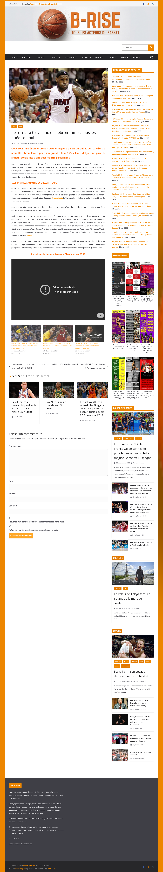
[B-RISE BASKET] (81, 8)
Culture (117, 588)
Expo (125, 588)
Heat (14, 126)
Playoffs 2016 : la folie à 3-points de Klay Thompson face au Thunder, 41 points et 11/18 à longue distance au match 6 (132, 168)
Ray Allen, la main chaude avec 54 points (56, 405)
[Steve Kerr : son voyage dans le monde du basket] (133, 646)
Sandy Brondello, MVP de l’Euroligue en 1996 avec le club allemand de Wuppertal (140, 721)
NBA (112, 57)
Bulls (126, 661)
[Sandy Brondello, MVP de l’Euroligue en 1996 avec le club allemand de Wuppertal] (120, 723)
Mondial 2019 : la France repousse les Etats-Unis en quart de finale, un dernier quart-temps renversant (141, 489)
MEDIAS (85, 57)
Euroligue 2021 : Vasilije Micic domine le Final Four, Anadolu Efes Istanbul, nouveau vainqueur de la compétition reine (131, 187)
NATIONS (99, 57)
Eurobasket (128, 438)
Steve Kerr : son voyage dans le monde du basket (131, 674)
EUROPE (40, 57)
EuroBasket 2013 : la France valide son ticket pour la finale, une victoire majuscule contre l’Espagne (132, 451)
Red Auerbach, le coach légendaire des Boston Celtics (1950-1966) (139, 703)
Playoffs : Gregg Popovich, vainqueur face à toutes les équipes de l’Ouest (141, 738)
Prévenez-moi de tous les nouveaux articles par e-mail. (33, 530)
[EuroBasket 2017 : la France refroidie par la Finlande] (120, 546)
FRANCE (54, 57)
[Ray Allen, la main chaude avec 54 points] (58, 383)
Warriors (125, 666)
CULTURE (26, 57)
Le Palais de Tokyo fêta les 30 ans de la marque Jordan (132, 598)
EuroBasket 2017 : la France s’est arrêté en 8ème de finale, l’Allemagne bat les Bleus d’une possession (141, 508)
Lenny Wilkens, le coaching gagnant (140, 753)
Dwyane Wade (57, 198)
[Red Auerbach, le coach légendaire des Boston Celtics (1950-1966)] (120, 705)
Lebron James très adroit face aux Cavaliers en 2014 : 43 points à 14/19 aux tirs (57, 345)
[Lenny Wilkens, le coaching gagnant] (120, 755)
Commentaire (15, 446)
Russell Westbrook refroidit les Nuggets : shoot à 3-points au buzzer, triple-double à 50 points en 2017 (92, 408)
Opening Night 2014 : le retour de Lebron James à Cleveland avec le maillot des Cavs (24, 345)
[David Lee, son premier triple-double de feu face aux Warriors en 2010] (24, 383)
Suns (117, 666)
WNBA (135, 57)
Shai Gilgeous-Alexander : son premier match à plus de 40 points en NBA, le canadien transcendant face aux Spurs (132, 88)
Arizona (118, 661)
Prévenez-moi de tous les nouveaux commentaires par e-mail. (36, 522)
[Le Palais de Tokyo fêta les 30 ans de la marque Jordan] (133, 573)
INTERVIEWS (70, 57)
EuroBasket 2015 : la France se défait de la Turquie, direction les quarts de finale (141, 527)
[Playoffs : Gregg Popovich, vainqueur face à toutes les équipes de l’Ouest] (120, 740)
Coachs (134, 661)
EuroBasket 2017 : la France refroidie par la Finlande (141, 543)
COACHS (14, 57)
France (138, 438)
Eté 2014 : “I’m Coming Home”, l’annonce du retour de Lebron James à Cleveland (87, 345)
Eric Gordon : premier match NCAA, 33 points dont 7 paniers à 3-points (82, 366)
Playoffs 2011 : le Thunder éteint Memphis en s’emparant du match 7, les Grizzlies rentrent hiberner (130, 244)
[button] (31, 57)
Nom (12, 481)
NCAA (123, 57)
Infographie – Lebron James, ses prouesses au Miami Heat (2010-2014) (34, 366)
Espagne (118, 438)
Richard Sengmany (36, 143)
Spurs (148, 661)
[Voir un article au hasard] (151, 57)
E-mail (12, 493)
